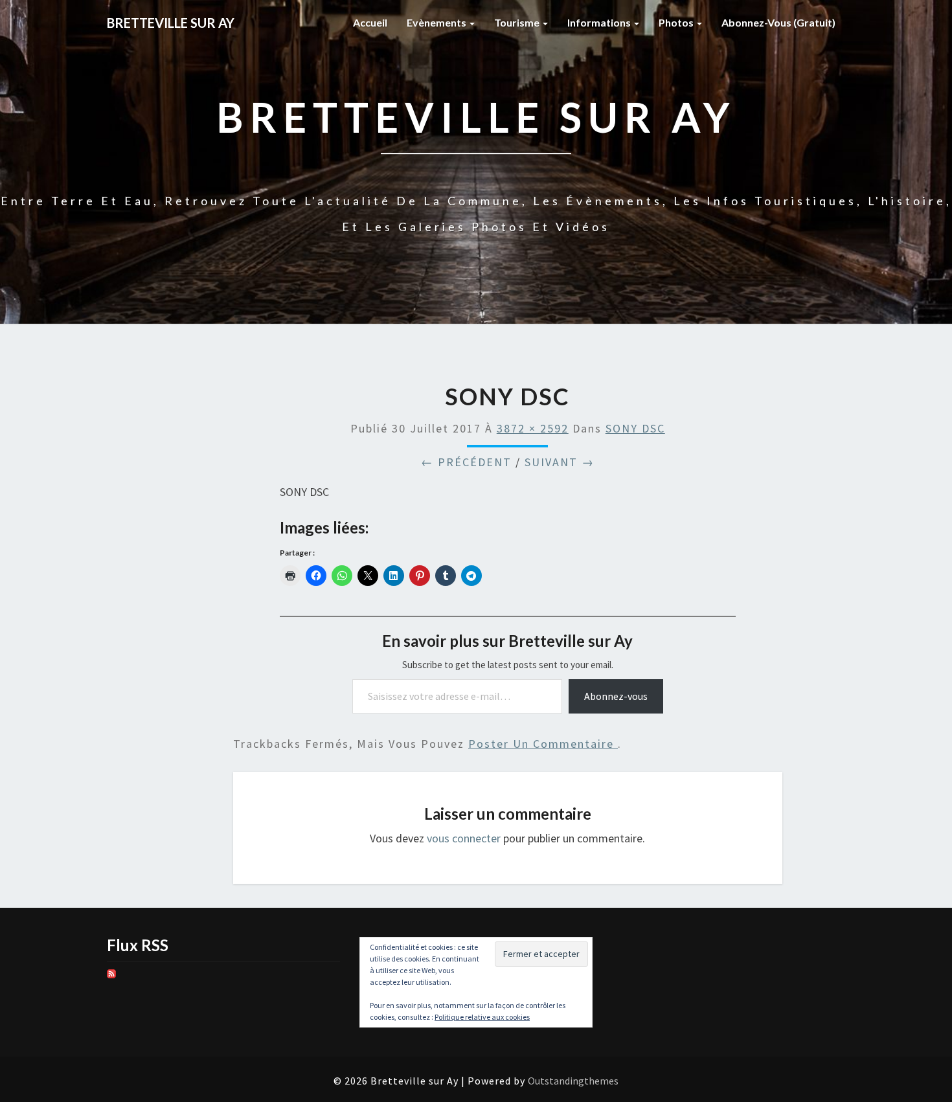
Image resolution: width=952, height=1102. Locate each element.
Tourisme (517, 22)
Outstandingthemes (573, 1080)
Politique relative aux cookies (482, 1017)
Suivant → (560, 462)
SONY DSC (635, 428)
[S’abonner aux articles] (111, 978)
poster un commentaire (543, 743)
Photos (677, 22)
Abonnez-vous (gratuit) (778, 22)
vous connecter (464, 838)
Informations (600, 22)
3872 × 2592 (533, 428)
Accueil (370, 22)
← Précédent (466, 462)
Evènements (437, 22)
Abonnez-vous (616, 696)
